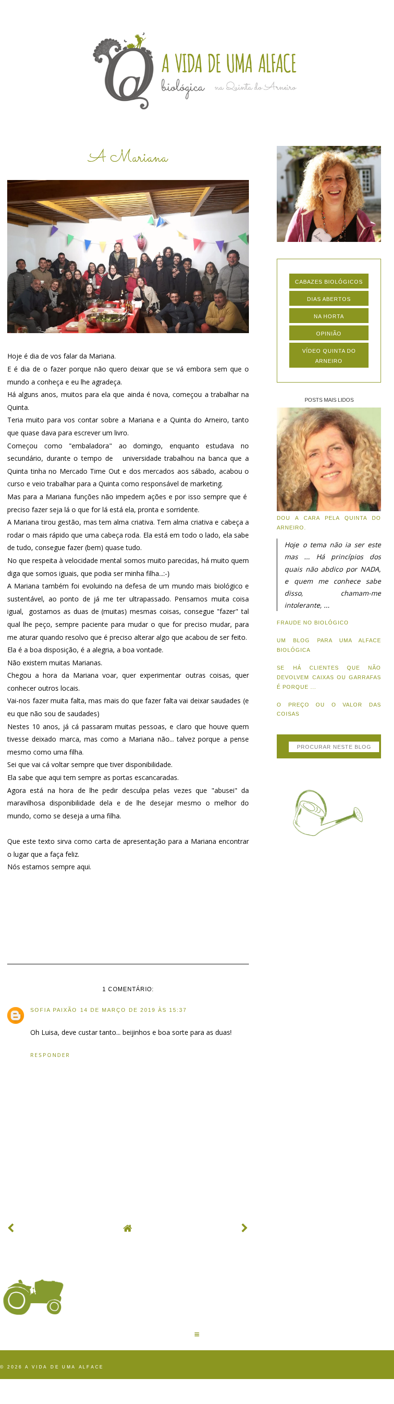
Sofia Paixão (53, 1010)
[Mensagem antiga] (245, 1228)
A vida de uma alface (64, 1367)
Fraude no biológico (313, 622)
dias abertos (329, 299)
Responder (50, 1054)
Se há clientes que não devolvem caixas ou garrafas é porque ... (329, 677)
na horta (329, 316)
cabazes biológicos (329, 282)
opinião (329, 333)
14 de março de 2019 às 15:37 (133, 1010)
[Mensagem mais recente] (11, 1228)
